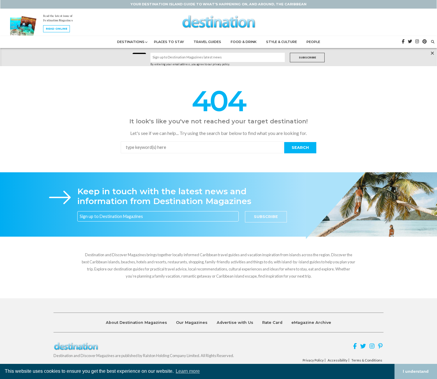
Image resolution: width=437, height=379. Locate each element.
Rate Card (272, 322)
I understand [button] (416, 371)
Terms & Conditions (366, 360)
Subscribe (307, 57)
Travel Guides (207, 42)
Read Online (56, 28)
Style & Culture (281, 42)
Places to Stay (169, 42)
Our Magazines (192, 322)
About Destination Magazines (136, 322)
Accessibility (338, 360)
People (313, 42)
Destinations (130, 42)
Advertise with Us (235, 322)
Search (300, 147)
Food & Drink (244, 42)
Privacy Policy (313, 360)
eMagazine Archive (311, 322)
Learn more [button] (188, 371)
